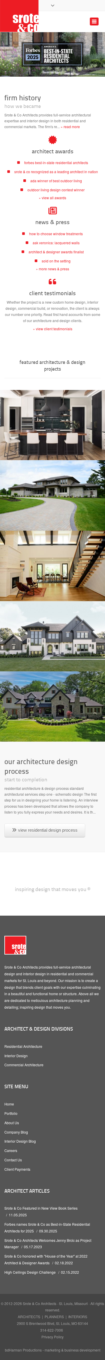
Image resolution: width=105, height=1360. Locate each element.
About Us (11, 1122)
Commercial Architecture (23, 1064)
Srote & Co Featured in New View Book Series (41, 1208)
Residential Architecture (23, 1046)
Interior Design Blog (20, 1141)
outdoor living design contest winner (56, 189)
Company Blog (16, 1131)
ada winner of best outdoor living (56, 180)
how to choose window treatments (56, 233)
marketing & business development (72, 1349)
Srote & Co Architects (39, 1303)
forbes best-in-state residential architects (56, 162)
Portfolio (11, 1113)
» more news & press (52, 268)
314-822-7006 (51, 1330)
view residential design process (48, 830)
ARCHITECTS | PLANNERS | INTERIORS (52, 1316)
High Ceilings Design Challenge (30, 1272)
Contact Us (13, 1159)
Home (9, 1103)
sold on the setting (56, 260)
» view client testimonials (52, 328)
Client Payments (17, 1169)
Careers (10, 1150)
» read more (70, 126)
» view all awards (52, 197)
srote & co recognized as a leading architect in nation (56, 171)
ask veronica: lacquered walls (56, 242)
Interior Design (16, 1055)
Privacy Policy (52, 1336)
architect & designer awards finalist (56, 251)
